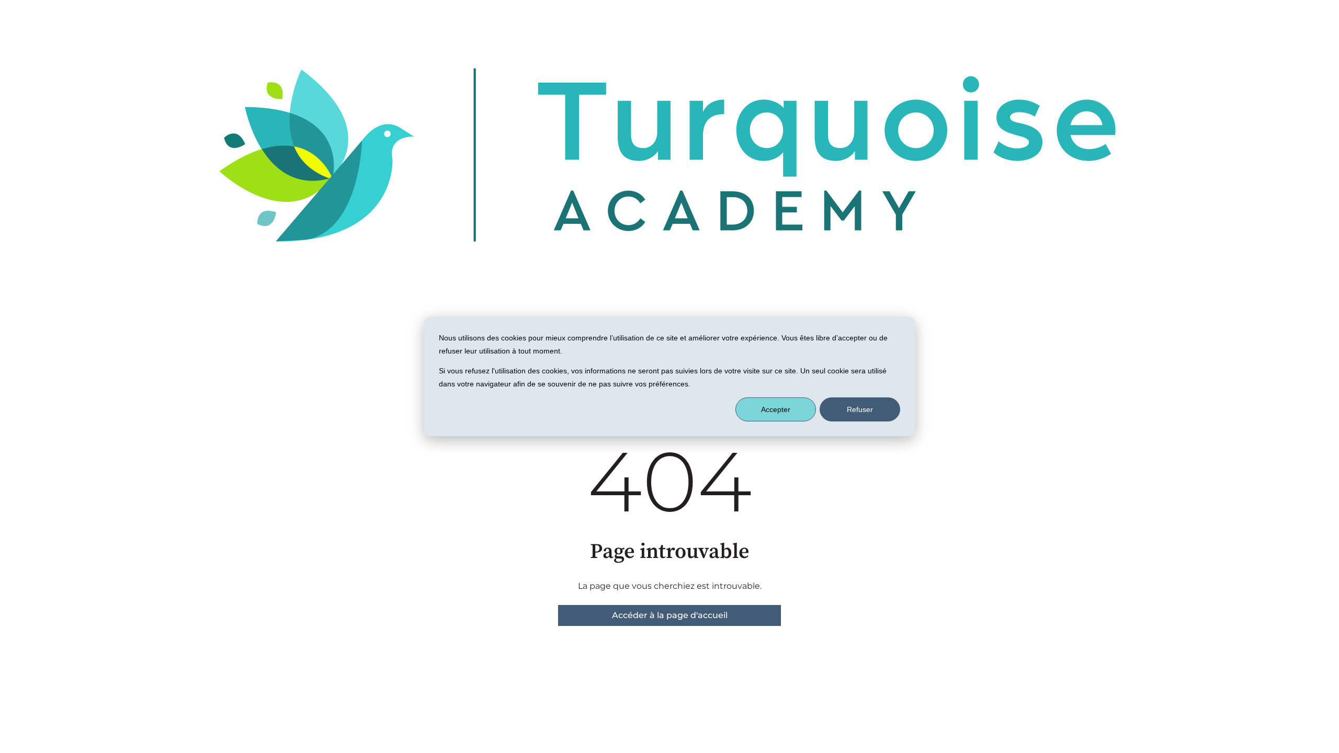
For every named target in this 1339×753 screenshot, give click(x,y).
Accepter (775, 409)
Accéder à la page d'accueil (670, 615)
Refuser (860, 409)
